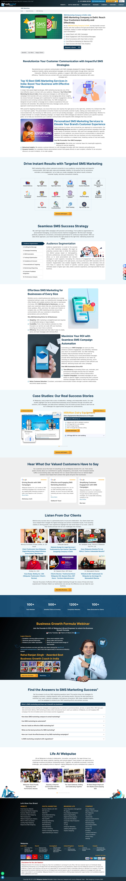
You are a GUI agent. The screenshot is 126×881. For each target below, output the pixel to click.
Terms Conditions (90, 834)
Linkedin (47, 858)
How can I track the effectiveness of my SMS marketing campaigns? (45, 734)
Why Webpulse (89, 813)
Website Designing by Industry (28, 818)
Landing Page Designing (27, 822)
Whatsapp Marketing (48, 820)
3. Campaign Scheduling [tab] (30, 250)
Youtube (35, 858)
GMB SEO (45, 813)
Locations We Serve (90, 832)
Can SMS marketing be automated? (34, 721)
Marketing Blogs (89, 822)
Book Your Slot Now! (27, 675)
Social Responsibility (91, 824)
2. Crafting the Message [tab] (29, 247)
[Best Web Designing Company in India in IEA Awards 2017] (32, 663)
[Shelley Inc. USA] (34, 562)
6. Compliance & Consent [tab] (30, 261)
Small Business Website (26, 809)
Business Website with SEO (28, 813)
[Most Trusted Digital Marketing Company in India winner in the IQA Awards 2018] (56, 663)
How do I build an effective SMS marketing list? (38, 725)
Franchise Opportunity (99, 1)
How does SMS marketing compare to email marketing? (41, 717)
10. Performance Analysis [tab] (30, 277)
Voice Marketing (46, 826)
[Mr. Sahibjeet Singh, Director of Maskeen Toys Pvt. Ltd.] (92, 536)
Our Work (113, 4)
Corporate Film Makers (70, 818)
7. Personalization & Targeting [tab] (31, 264)
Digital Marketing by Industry (50, 832)
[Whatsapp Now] (2, 873)
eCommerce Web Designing (28, 815)
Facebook (23, 858)
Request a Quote (70, 47)
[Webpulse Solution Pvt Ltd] (8, 4)
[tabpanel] (75, 256)
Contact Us (88, 828)
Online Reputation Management (72, 809)
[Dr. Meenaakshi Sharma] (92, 562)
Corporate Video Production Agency (71, 821)
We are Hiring (111, 1)
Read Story (43, 675)
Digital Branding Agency (70, 816)
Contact (121, 4)
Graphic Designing (69, 830)
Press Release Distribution (71, 813)
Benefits (24, 52)
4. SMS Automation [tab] (28, 254)
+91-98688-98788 (85, 1)
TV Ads (66, 824)
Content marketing (47, 828)
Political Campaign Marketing (50, 830)
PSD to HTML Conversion (27, 820)
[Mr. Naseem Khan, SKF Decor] (63, 562)
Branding (87, 830)
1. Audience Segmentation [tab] (30, 243)
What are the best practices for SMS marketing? (38, 730)
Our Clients (88, 815)
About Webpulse (89, 809)
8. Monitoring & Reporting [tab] (30, 268)
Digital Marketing (73, 4)
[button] (84, 418)
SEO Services (45, 811)
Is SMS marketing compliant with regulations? (37, 739)
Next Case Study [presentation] (98, 410)
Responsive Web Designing (27, 824)
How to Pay (88, 826)
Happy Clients (39, 52)
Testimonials (88, 816)
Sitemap (87, 838)
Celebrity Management (70, 828)
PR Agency (67, 811)
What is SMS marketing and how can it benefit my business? (42, 704)
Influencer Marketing (69, 826)
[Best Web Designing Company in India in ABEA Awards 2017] (24, 663)
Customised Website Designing (29, 811)
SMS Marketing (46, 824)
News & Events (89, 820)
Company (104, 4)
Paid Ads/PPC (46, 818)
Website (62, 4)
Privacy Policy (89, 836)
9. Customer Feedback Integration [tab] (29, 272)
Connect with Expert (61, 213)
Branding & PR (86, 4)
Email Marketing (46, 822)
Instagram (29, 858)
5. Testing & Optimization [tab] (30, 257)
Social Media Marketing (48, 815)
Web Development (25, 816)
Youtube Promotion (47, 816)
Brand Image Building (70, 815)
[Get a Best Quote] (2, 877)
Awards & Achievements (92, 818)
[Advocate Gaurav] (63, 536)
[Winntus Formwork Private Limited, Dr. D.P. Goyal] (34, 536)
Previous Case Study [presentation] (27, 410)
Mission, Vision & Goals (91, 811)
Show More (25, 495)
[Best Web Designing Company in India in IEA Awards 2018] (40, 663)
